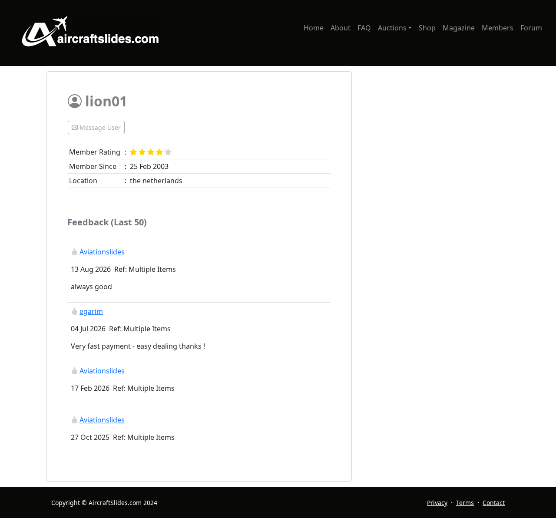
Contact (494, 502)
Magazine (459, 28)
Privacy (437, 502)
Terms (465, 502)
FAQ (364, 28)
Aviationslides (102, 252)
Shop (427, 28)
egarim (91, 311)
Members (497, 28)
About (341, 28)
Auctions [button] (392, 28)
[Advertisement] (436, 132)
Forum (531, 28)
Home (314, 28)
